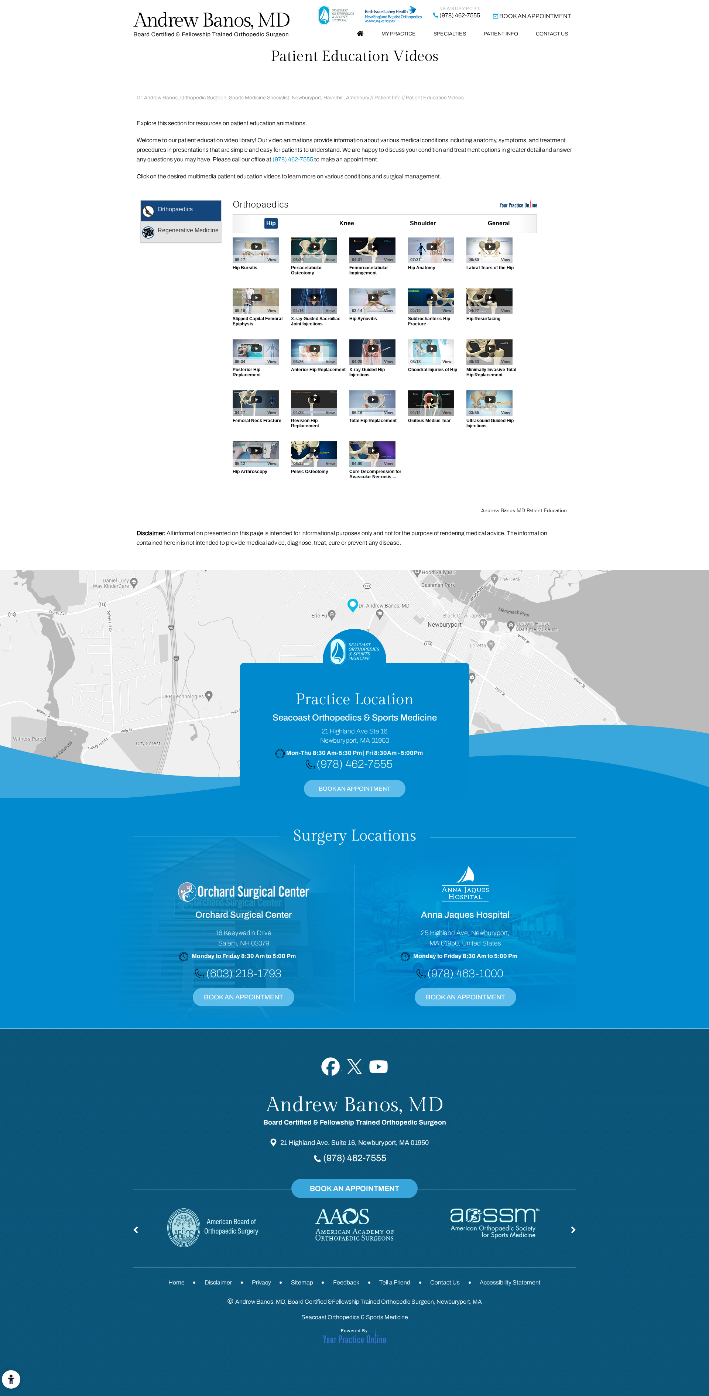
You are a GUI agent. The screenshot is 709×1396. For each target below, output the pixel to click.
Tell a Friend (394, 1282)
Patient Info (501, 34)
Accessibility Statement (510, 1282)
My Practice (398, 34)
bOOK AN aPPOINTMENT (465, 997)
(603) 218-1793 (243, 973)
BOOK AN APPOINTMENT (355, 789)
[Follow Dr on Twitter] (355, 1066)
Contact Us (552, 34)
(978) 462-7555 (459, 15)
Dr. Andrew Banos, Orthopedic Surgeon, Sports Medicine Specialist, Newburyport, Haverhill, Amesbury (253, 97)
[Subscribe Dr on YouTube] (379, 1066)
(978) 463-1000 (465, 973)
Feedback (346, 1282)
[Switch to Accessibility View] (11, 1379)
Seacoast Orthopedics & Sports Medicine (354, 1317)
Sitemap (302, 1282)
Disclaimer (218, 1282)
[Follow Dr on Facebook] (331, 1066)
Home (360, 33)
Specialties (450, 34)
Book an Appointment (535, 16)
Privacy (261, 1282)
